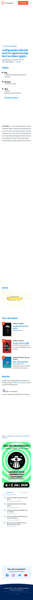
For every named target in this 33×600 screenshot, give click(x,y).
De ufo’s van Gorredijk (21, 343)
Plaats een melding (19, 382)
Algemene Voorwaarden (23, 591)
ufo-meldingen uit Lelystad (12, 436)
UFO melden (7, 591)
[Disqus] (16, 409)
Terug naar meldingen (10, 46)
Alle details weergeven (11, 98)
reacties (18, 62)
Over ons (13, 591)
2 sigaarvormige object (11, 75)
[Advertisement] (16, 26)
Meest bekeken (24, 492)
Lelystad (7, 91)
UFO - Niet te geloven (20, 361)
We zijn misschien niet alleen (20, 327)
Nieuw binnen (9, 492)
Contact (17, 594)
